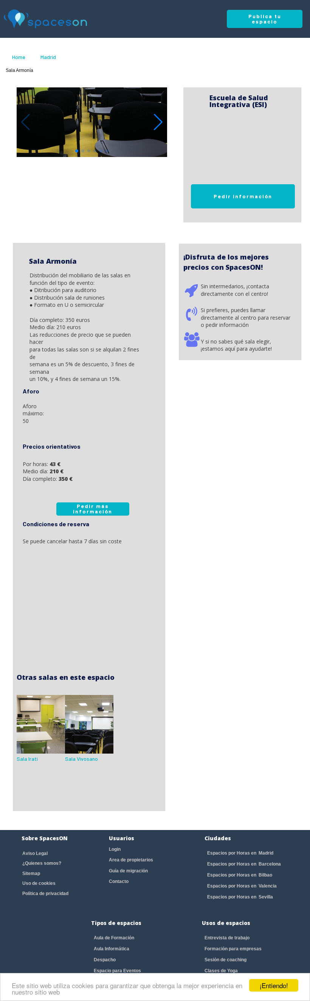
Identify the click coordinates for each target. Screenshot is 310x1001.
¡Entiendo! (274, 985)
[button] (158, 122)
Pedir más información (92, 508)
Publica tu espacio (264, 19)
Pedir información (243, 196)
